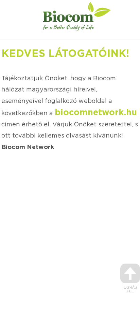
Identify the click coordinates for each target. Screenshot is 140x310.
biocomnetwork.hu (96, 112)
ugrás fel (130, 289)
